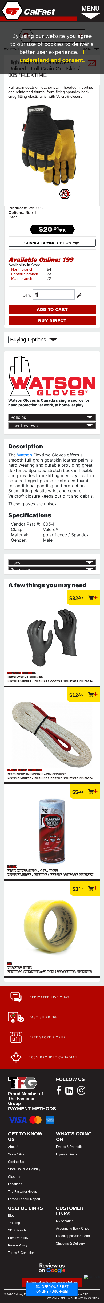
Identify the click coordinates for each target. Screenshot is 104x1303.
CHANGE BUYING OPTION (48, 243)
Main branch (21, 278)
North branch (22, 269)
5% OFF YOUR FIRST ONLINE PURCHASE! (52, 1289)
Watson (24, 455)
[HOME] (28, 10)
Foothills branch (24, 274)
